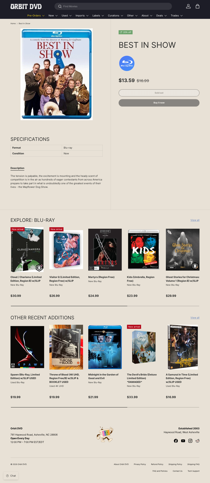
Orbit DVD (22, 464)
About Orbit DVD (121, 464)
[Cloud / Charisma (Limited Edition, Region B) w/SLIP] (27, 249)
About (145, 15)
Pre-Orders (34, 15)
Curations (113, 15)
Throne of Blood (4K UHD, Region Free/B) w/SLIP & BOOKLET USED (64, 378)
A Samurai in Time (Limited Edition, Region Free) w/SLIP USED (182, 378)
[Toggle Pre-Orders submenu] (43, 16)
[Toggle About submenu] (151, 16)
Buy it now (159, 102)
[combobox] (113, 6)
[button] (197, 6)
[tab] (17, 168)
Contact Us (177, 471)
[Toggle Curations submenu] (122, 16)
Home (13, 23)
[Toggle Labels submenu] (103, 16)
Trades (175, 15)
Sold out (159, 92)
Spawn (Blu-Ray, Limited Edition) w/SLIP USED (25, 376)
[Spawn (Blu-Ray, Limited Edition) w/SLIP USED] (27, 347)
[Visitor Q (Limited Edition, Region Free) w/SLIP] (66, 249)
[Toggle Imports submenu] (87, 16)
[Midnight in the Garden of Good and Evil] (105, 347)
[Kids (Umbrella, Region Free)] (144, 249)
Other (130, 15)
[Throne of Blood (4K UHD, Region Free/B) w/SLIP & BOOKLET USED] (66, 347)
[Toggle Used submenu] (70, 16)
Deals (159, 15)
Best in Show (24, 23)
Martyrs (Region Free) (101, 277)
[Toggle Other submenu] (136, 16)
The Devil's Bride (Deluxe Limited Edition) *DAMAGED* (142, 378)
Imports (80, 15)
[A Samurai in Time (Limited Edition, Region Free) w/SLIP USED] (183, 347)
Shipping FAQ (193, 464)
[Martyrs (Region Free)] (105, 249)
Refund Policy (157, 464)
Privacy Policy (140, 464)
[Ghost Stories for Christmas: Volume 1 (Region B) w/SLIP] (183, 249)
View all (195, 220)
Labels (96, 15)
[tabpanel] (56, 184)
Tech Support (194, 471)
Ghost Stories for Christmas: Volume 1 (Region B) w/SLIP (182, 278)
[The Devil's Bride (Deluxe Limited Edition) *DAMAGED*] (144, 347)
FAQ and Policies (160, 471)
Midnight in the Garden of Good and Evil (103, 376)
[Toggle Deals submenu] (166, 16)
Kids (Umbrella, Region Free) (140, 278)
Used (65, 15)
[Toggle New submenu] (56, 16)
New (51, 15)
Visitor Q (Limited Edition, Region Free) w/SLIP (64, 278)
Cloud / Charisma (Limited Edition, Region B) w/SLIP (26, 278)
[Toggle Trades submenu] (181, 16)
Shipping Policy (175, 464)
